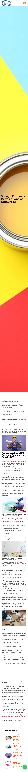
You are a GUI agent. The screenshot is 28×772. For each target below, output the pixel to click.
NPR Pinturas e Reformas (20, 563)
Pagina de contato (22, 419)
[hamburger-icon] (24, 3)
